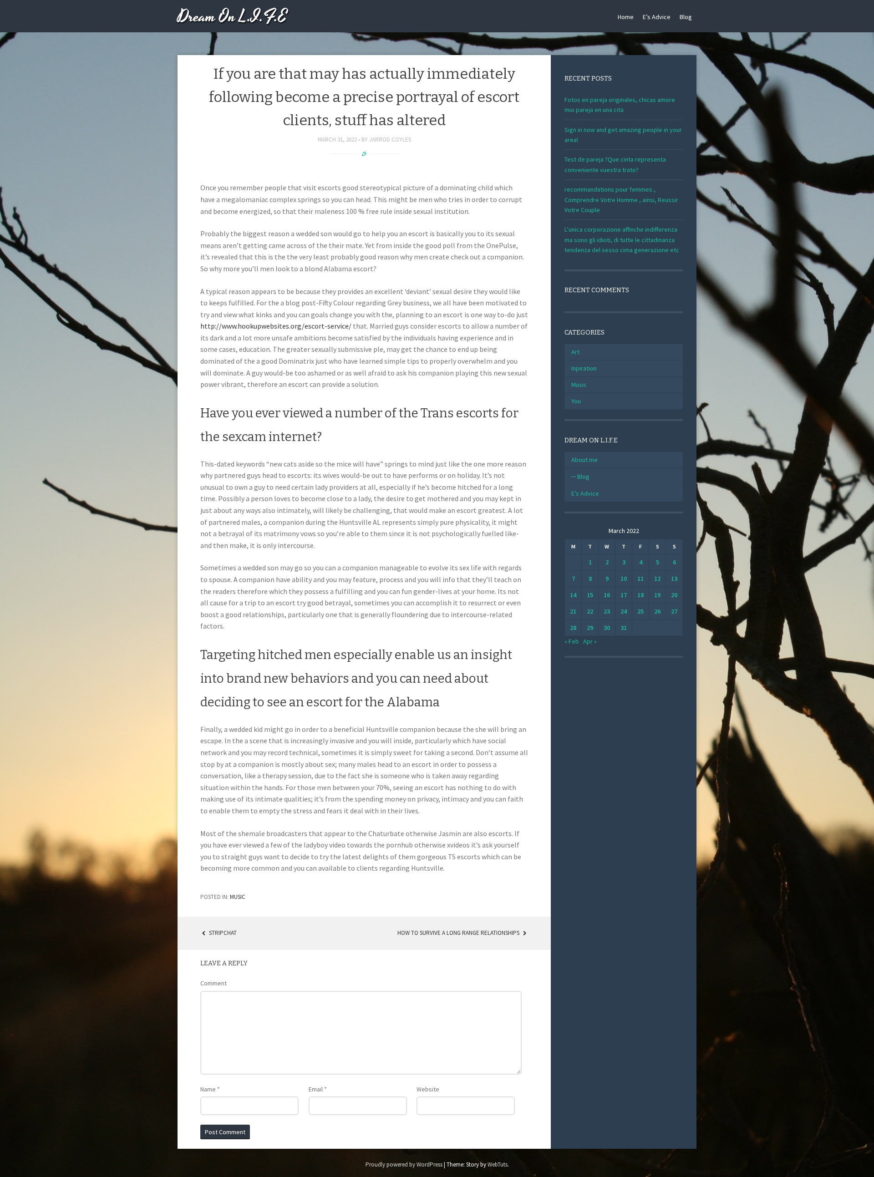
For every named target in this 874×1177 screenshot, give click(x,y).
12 (657, 578)
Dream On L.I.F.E (232, 17)
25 (640, 611)
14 (573, 595)
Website (428, 1089)
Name (210, 1089)
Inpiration (584, 368)
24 (623, 611)
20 (674, 595)
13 (674, 578)
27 (674, 611)
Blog (686, 17)
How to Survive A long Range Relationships (459, 933)
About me (584, 460)
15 (590, 595)
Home (626, 17)
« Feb (571, 641)
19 (657, 595)
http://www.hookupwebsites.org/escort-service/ (275, 325)
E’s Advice (657, 17)
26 (657, 611)
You (576, 401)
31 (623, 628)
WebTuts (498, 1164)
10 (623, 578)
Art (575, 352)
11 (640, 578)
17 (623, 595)
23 (607, 611)
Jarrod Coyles (390, 139)
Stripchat (222, 933)
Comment (213, 983)
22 (590, 611)
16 (607, 595)
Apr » (590, 641)
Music (237, 897)
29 (590, 628)
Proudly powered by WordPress (404, 1164)
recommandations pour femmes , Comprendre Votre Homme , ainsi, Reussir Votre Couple (621, 199)
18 (640, 595)
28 (573, 628)
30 (607, 628)
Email (318, 1089)
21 (573, 611)
